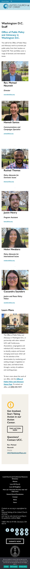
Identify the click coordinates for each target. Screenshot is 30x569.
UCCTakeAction (13, 452)
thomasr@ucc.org (9, 181)
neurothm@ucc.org (9, 94)
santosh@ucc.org (8, 133)
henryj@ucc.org (8, 221)
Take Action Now (15, 429)
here (18, 518)
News (15, 500)
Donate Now (15, 541)
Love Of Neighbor (15, 487)
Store (15, 502)
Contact (15, 497)
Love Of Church (15, 484)
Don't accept (13, 566)
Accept (6, 566)
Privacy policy (22, 566)
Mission (15, 481)
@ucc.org (22, 452)
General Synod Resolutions (15, 494)
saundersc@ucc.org (9, 302)
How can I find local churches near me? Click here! (15, 490)
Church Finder (5, 1)
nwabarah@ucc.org (9, 260)
